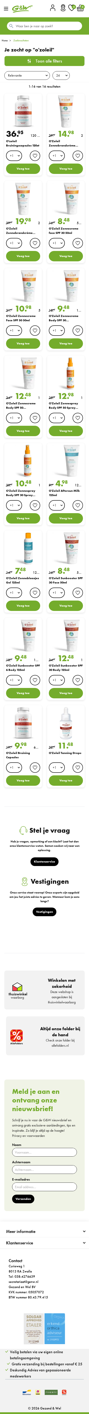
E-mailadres (21, 1179)
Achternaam (21, 1162)
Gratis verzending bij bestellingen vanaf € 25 (47, 1363)
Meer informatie (20, 1231)
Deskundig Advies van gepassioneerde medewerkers (40, 1373)
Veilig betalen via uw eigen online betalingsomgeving (36, 1354)
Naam (16, 1145)
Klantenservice (19, 1243)
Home (5, 40)
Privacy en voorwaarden (28, 1135)
